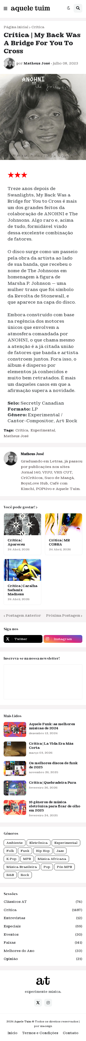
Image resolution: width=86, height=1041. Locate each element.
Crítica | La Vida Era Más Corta (51, 746)
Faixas (43, 942)
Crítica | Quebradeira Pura (52, 783)
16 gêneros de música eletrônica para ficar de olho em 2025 (54, 806)
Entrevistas (43, 918)
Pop (47, 867)
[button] (5, 7)
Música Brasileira (21, 867)
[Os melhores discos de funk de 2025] (15, 768)
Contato (70, 1033)
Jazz (60, 851)
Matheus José (16, 436)
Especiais (43, 926)
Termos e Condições (40, 1033)
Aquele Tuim (22, 1021)
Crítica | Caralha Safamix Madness (22, 590)
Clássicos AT (43, 902)
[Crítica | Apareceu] (22, 524)
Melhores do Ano (43, 951)
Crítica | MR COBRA (59, 542)
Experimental (43, 430)
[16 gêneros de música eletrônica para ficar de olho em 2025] (15, 807)
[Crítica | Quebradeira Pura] (15, 788)
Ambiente (14, 843)
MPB (27, 859)
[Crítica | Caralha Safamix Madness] (22, 570)
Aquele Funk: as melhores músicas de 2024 (52, 726)
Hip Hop (43, 851)
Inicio (12, 1033)
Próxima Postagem (63, 615)
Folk (10, 851)
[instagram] (48, 1003)
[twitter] (38, 1003)
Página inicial (16, 27)
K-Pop (11, 859)
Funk (25, 851)
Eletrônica (38, 843)
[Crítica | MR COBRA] (63, 524)
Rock (25, 875)
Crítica (37, 27)
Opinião (43, 959)
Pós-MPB (64, 867)
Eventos (43, 934)
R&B (10, 875)
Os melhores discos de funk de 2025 (53, 765)
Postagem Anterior (23, 615)
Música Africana (52, 859)
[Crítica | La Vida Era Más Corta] (15, 749)
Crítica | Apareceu (16, 542)
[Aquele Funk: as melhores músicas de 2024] (15, 729)
